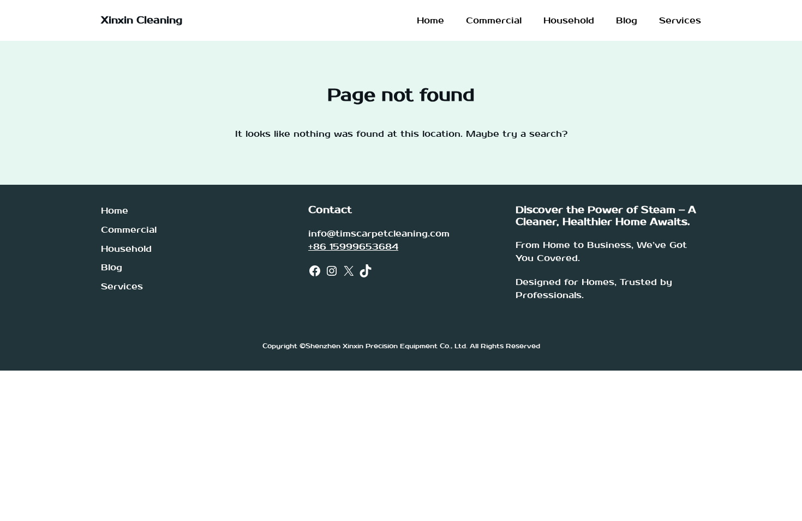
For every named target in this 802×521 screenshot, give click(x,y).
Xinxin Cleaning (141, 20)
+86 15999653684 (353, 246)
